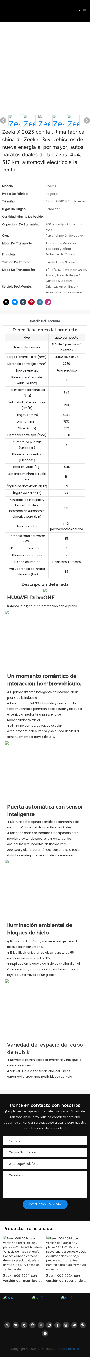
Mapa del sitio (68, 1349)
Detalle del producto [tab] (45, 321)
